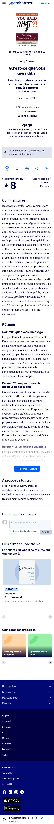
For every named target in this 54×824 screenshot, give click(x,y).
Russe (4, 732)
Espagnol (6, 727)
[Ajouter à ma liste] (27, 169)
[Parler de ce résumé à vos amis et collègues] (37, 169)
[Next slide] (50, 617)
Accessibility (8, 784)
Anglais (5, 715)
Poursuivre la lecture (27, 468)
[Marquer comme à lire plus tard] (17, 169)
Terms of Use (7, 773)
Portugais (6, 744)
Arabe (4, 755)
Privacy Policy (8, 767)
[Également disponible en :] (47, 169)
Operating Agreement (11, 779)
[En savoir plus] (24, 178)
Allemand (6, 721)
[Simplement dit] (27, 572)
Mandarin (6, 738)
